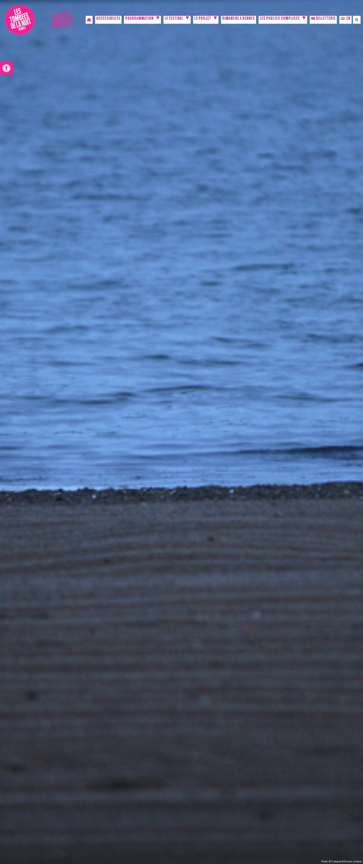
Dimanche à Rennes (238, 19)
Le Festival (174, 19)
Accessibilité (108, 19)
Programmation (139, 19)
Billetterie (325, 19)
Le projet (202, 19)
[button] (6, 68)
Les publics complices (280, 19)
